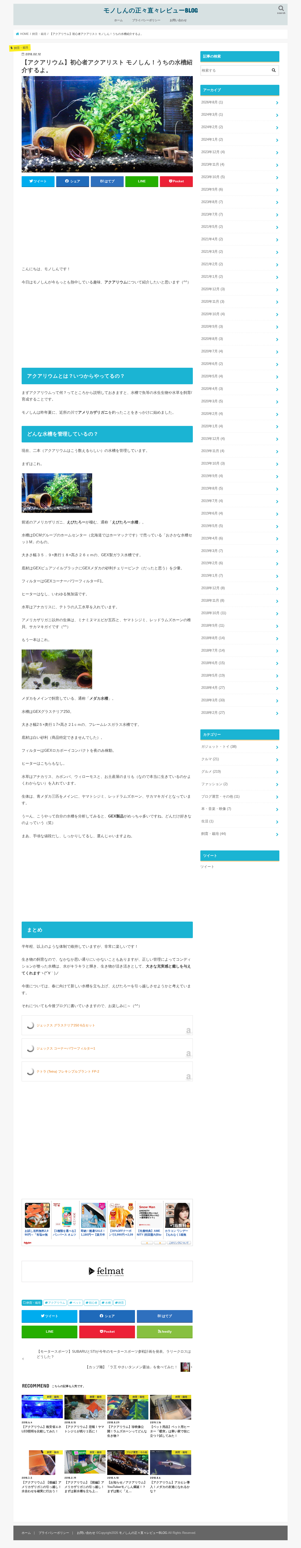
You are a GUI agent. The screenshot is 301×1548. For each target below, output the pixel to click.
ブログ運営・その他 (220, 796)
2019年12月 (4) (213, 439)
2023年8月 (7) (212, 202)
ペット (77, 1302)
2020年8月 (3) (212, 339)
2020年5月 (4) (212, 376)
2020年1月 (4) (212, 426)
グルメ (211, 771)
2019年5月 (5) (212, 526)
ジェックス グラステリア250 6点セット (65, 1025)
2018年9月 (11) (212, 625)
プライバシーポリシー (146, 20)
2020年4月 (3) (212, 389)
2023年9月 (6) (212, 189)
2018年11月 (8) (212, 600)
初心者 (93, 1302)
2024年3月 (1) (212, 114)
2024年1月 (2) (212, 139)
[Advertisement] (107, 225)
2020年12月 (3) (213, 289)
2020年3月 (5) (212, 401)
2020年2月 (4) (212, 414)
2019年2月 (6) (212, 563)
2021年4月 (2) (212, 239)
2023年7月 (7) (212, 214)
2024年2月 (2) (212, 127)
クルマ (210, 759)
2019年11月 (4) (212, 451)
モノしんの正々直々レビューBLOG (150, 10)
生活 (207, 821)
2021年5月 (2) (212, 227)
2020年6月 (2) (212, 364)
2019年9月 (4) (212, 476)
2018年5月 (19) (213, 675)
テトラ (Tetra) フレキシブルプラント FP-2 (67, 1071)
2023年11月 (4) (212, 164)
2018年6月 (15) (213, 663)
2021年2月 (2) (212, 264)
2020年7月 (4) (212, 351)
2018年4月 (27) (213, 688)
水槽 (108, 1302)
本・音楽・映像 (216, 809)
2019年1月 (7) (212, 575)
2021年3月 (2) (212, 251)
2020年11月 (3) (212, 301)
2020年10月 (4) (213, 314)
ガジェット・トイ (219, 746)
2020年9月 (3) (212, 326)
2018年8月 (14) (213, 638)
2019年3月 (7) (212, 551)
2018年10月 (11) (213, 613)
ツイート (207, 867)
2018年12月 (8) (213, 588)
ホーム (118, 20)
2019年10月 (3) (213, 463)
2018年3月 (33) (213, 700)
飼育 (121, 1302)
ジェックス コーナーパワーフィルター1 (65, 1048)
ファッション (214, 784)
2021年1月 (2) (212, 276)
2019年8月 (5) (212, 488)
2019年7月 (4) (212, 501)
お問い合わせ (178, 20)
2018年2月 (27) (213, 713)
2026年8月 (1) (212, 102)
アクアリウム (56, 1302)
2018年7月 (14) (213, 650)
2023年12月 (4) (213, 152)
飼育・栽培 (34, 1302)
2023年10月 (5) (213, 177)
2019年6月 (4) (212, 513)
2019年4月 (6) (212, 538)
